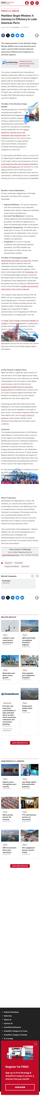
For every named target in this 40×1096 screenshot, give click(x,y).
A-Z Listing (8, 1038)
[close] (38, 31)
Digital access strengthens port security (9, 784)
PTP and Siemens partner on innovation (29, 817)
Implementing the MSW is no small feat (16, 260)
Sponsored (7, 703)
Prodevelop (15, 27)
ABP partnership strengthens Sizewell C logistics (28, 641)
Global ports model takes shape (27, 708)
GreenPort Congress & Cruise (15, 1031)
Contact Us (8, 1023)
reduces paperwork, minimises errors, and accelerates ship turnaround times (15, 132)
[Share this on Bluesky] (17, 35)
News (5, 635)
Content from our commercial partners (26, 62)
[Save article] (37, 35)
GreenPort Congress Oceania (15, 1035)
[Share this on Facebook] (3, 35)
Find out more (24, 66)
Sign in (10, 31)
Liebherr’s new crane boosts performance (8, 640)
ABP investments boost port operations (9, 850)
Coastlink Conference (12, 1027)
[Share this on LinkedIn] (13, 35)
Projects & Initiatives (12, 566)
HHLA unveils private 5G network (8, 817)
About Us (7, 1019)
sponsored (25, 566)
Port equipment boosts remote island (28, 850)
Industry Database (11, 1012)
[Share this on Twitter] (8, 35)
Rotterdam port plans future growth (9, 675)
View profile (5, 583)
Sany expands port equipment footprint (28, 675)
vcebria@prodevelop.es (10, 555)
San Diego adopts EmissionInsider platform (29, 784)
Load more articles (20, 743)
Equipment (8, 563)
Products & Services (10, 11)
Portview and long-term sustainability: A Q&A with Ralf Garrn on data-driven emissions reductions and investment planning (9, 715)
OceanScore (7, 730)
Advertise (8, 1016)
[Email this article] (22, 35)
